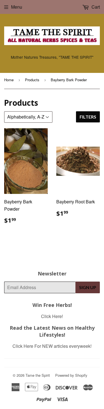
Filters (88, 116)
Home (9, 79)
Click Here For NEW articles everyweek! (52, 346)
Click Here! (52, 316)
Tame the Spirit (38, 375)
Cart (95, 7)
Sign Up (87, 287)
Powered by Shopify (71, 375)
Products (32, 79)
